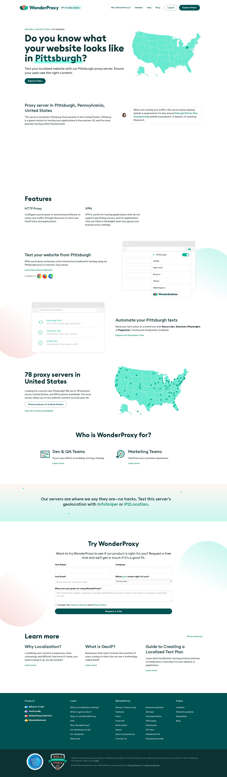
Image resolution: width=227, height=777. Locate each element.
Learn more (58, 463)
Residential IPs (153, 734)
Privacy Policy (99, 605)
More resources (194, 636)
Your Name (61, 565)
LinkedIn (180, 707)
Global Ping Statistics (40, 716)
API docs (150, 730)
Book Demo (121, 725)
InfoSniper (107, 504)
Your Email (60, 577)
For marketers (77, 734)
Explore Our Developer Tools (129, 335)
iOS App (150, 712)
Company (120, 565)
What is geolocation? (81, 712)
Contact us (121, 739)
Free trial (119, 721)
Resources (75, 739)
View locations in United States (45, 404)
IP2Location (136, 504)
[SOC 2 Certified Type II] (47, 762)
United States (42, 29)
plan (125, 577)
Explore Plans (35, 81)
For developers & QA (80, 730)
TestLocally (35, 711)
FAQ (72, 721)
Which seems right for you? (132, 577)
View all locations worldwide (39, 411)
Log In (171, 8)
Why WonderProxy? (121, 8)
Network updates (185, 712)
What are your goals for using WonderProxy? (78, 589)
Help (149, 8)
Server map (130, 707)
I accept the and (82, 605)
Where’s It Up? (36, 707)
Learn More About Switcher (38, 270)
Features (119, 712)
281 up (70, 8)
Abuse (118, 730)
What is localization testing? (84, 707)
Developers (151, 725)
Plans (189, 8)
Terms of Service (79, 605)
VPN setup (151, 721)
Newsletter (181, 716)
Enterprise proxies (155, 739)
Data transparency (125, 734)
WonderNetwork (37, 720)
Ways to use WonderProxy (83, 716)
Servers (139, 8)
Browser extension (155, 707)
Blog (158, 8)
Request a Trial (113, 611)
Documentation (154, 716)
